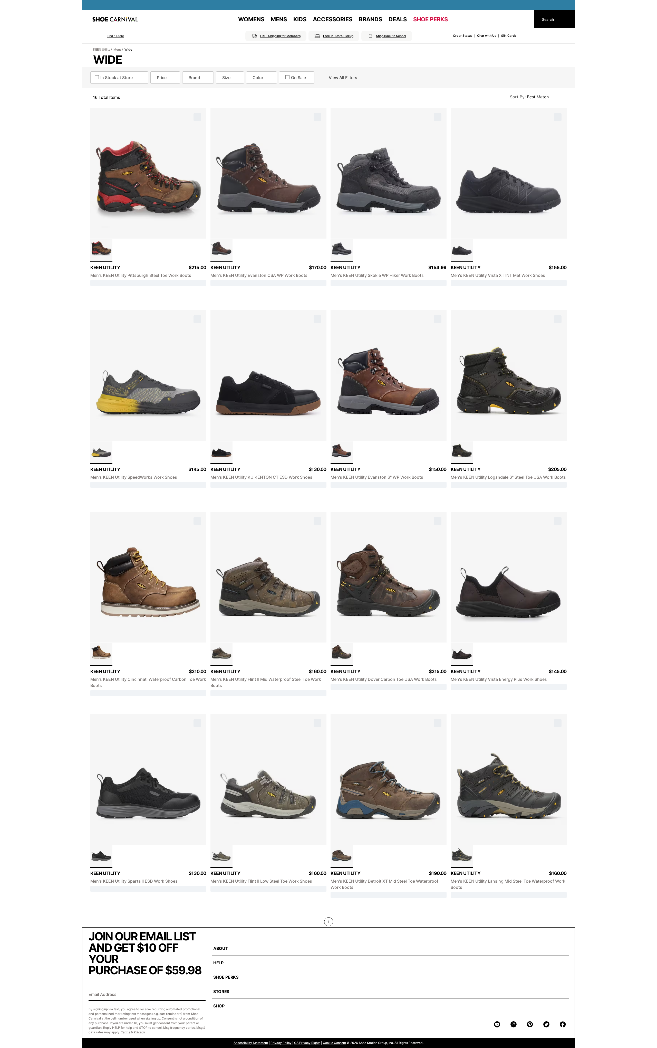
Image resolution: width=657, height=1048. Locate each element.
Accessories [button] (332, 19)
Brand (194, 77)
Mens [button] (279, 19)
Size (226, 77)
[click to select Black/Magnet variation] (462, 250)
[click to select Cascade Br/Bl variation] (342, 856)
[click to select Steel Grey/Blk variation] (101, 856)
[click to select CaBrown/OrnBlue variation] (221, 654)
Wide (128, 49)
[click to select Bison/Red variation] (101, 250)
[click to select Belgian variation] (101, 654)
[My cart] (525, 19)
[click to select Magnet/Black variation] (342, 250)
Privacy (139, 1032)
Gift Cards (509, 35)
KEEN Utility (101, 49)
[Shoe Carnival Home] (115, 19)
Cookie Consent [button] (334, 1043)
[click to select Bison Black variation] (221, 250)
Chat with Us (486, 35)
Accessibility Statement (251, 1043)
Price (162, 77)
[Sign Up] (200, 995)
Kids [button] (299, 19)
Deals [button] (398, 19)
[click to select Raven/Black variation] (462, 452)
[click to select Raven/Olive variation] (462, 856)
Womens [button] (251, 19)
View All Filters (343, 77)
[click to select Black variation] (221, 452)
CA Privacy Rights (307, 1043)
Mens (117, 49)
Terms (125, 1032)
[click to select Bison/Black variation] (342, 452)
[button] (108, 36)
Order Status (462, 35)
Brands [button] (370, 19)
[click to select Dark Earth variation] (342, 654)
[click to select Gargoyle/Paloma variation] (221, 856)
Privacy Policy (281, 1043)
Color (258, 77)
